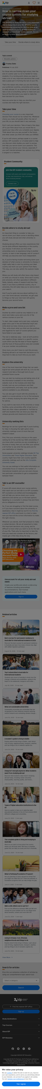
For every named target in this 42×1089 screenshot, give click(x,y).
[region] (21, 1077)
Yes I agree (21, 1084)
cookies (9, 1073)
